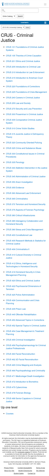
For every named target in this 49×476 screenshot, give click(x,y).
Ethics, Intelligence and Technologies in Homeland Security (22, 265)
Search (20, 16)
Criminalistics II (17, 249)
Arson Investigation (19, 181)
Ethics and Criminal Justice (23, 61)
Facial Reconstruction (20, 353)
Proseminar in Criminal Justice (24, 114)
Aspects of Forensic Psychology (25, 209)
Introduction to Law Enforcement (25, 72)
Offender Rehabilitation (21, 314)
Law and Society (18, 103)
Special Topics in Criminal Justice (26, 325)
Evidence (15, 187)
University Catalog (23, 452)
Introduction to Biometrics (22, 381)
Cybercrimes (16, 387)
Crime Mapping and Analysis (23, 365)
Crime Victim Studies (20, 128)
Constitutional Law (19, 235)
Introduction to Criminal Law (23, 66)
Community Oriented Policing (24, 142)
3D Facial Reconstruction (22, 359)
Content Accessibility (25, 468)
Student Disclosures (25, 470)
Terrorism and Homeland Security (25, 204)
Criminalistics (17, 198)
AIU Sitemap (40, 470)
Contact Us (31, 473)
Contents (24, 23)
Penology (15, 162)
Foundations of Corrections (23, 86)
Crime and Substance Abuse (23, 148)
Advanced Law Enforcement (23, 193)
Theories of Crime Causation (23, 55)
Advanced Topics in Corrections (25, 320)
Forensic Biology (18, 392)
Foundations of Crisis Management (26, 91)
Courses (9, 413)
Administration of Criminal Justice (25, 176)
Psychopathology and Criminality (25, 370)
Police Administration (20, 294)
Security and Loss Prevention (24, 108)
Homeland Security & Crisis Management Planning (23, 273)
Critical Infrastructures (20, 215)
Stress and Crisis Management (24, 229)
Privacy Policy (9, 468)
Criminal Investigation (20, 339)
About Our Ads (9, 470)
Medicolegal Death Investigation (25, 376)
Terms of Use (40, 468)
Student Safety (19, 473)
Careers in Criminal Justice (23, 97)
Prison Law (16, 308)
